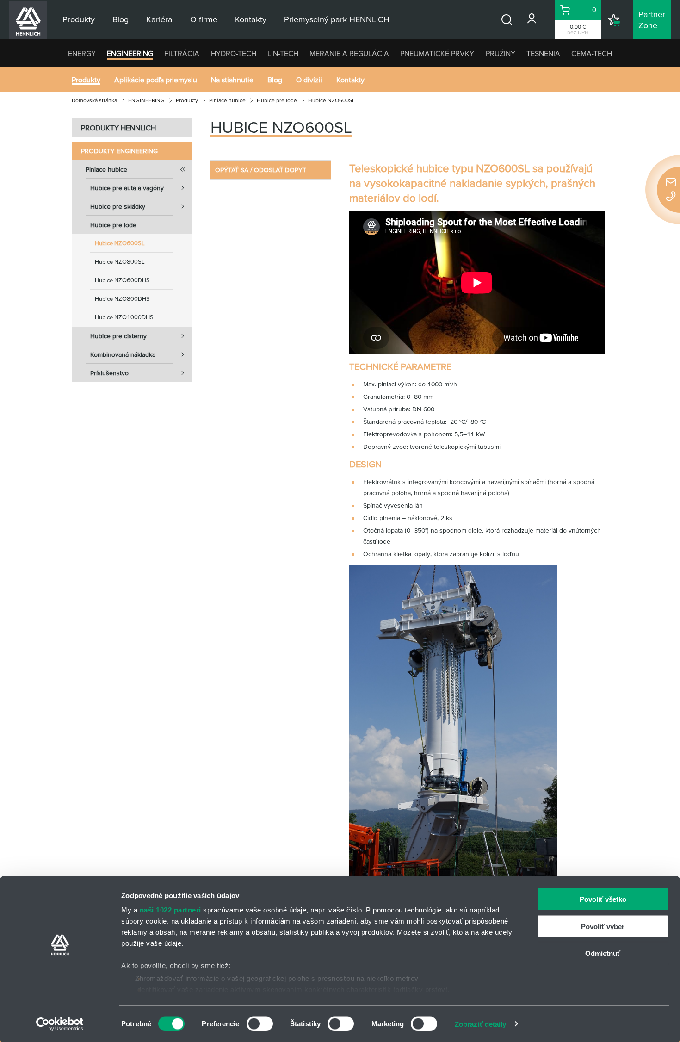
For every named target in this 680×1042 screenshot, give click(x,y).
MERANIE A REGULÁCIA (349, 53)
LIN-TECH (282, 53)
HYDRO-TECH (233, 53)
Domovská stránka (94, 100)
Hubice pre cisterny (118, 336)
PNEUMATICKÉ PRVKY (437, 53)
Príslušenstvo (109, 373)
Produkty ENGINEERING (119, 151)
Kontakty (350, 79)
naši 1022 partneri (170, 910)
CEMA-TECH (591, 53)
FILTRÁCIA (181, 53)
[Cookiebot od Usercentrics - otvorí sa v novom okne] (59, 1024)
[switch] (260, 1023)
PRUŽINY (500, 53)
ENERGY (82, 53)
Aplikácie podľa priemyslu (155, 79)
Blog (274, 79)
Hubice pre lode (277, 100)
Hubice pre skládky (117, 206)
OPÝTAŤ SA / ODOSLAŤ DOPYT (260, 170)
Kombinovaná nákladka (122, 354)
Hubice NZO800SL (120, 261)
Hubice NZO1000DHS (124, 317)
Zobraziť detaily (481, 1024)
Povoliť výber (602, 926)
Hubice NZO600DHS (122, 280)
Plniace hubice (227, 100)
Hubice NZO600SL (120, 243)
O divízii (309, 79)
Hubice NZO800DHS (122, 298)
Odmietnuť (602, 953)
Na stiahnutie (232, 79)
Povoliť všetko (603, 899)
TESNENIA (543, 53)
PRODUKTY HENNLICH (118, 128)
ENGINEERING (130, 53)
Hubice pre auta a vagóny (127, 188)
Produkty (86, 79)
